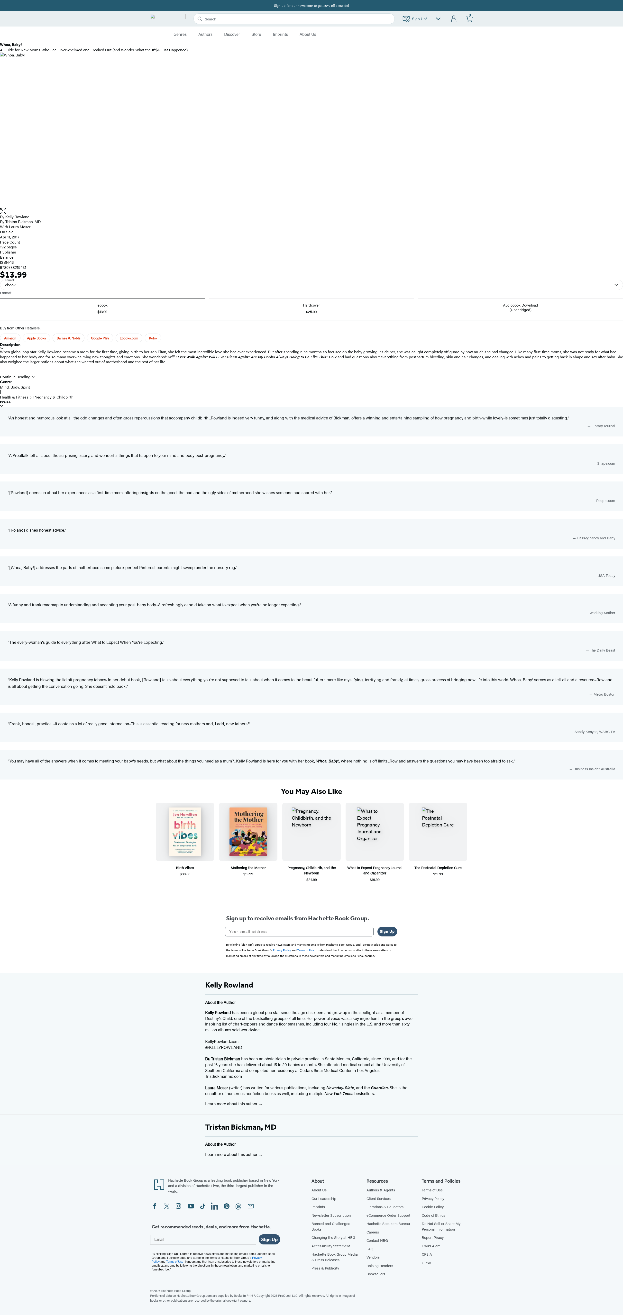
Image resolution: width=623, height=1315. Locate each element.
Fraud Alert (431, 1245)
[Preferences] (438, 19)
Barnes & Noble (68, 338)
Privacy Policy (433, 1198)
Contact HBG (377, 1240)
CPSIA (427, 1254)
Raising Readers (379, 1265)
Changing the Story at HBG (333, 1237)
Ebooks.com (129, 338)
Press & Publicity (325, 1267)
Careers (372, 1231)
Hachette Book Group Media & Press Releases (335, 1257)
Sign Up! (419, 18)
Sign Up (387, 931)
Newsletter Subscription (331, 1215)
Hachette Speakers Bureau (388, 1223)
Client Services (378, 1198)
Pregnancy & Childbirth (53, 397)
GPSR (426, 1262)
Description (10, 344)
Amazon (10, 338)
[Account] (454, 19)
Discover (232, 34)
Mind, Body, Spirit (15, 387)
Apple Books (36, 338)
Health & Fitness (14, 397)
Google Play (100, 338)
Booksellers (375, 1273)
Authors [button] (205, 34)
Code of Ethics (433, 1215)
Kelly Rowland (17, 216)
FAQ (369, 1248)
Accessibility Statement (331, 1245)
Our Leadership (324, 1198)
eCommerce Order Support (388, 1215)
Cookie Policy (433, 1206)
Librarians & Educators (384, 1206)
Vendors (373, 1257)
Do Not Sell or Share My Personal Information (441, 1226)
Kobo (153, 338)
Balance (6, 257)
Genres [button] (180, 34)
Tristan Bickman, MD (240, 1127)
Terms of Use (432, 1189)
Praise (5, 402)
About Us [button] (308, 34)
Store (256, 34)
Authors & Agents (380, 1189)
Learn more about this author (231, 1103)
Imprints (280, 34)
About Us (319, 1189)
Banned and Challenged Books (331, 1226)
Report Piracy (433, 1237)
